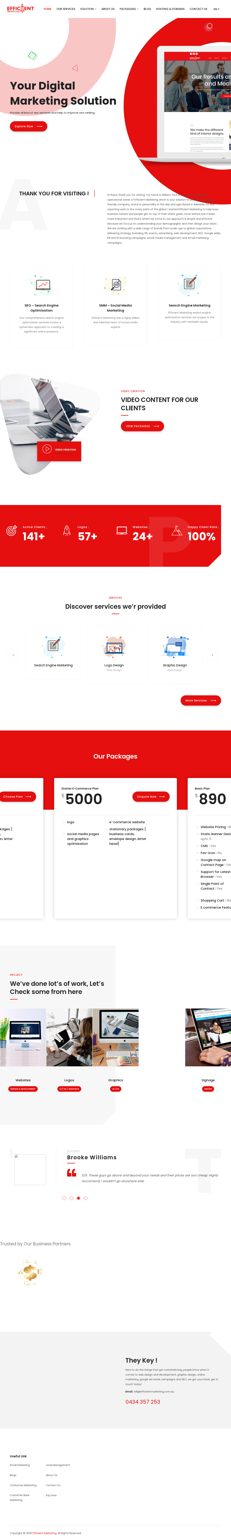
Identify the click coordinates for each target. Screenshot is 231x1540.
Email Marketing (20, 1465)
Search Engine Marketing (189, 305)
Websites (23, 1080)
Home (47, 9)
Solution (87, 9)
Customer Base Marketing (19, 1497)
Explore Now (24, 126)
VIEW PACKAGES (138, 426)
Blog (147, 9)
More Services (197, 700)
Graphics (115, 1080)
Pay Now (51, 1495)
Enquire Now (146, 797)
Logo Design (112, 665)
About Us (108, 9)
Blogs (13, 1475)
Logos (69, 1080)
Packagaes (128, 9)
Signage (208, 1080)
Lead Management (58, 1465)
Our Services (65, 9)
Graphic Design (174, 665)
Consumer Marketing (23, 1485)
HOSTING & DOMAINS (170, 9)
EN (216, 9)
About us (51, 1475)
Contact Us (198, 9)
